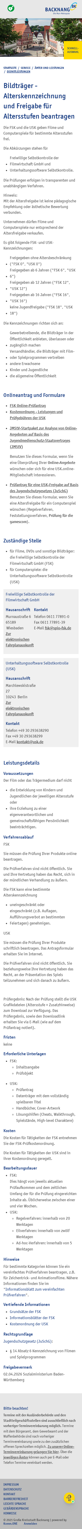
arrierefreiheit (15, 1499)
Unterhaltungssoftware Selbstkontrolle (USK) (37, 666)
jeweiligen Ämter (15, 1457)
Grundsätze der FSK (25, 1311)
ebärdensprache (16, 1508)
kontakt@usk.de (30, 742)
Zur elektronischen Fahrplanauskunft (20, 639)
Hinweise (10, 1513)
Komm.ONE (10, 1523)
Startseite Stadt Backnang (61, 14)
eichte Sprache (14, 1504)
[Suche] (4, 10)
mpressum (11, 1484)
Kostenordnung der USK (29, 1324)
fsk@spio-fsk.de (58, 628)
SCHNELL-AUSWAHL (73, 50)
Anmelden (30, 1523)
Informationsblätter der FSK (32, 1317)
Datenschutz (12, 1489)
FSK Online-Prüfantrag (28, 405)
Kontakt (9, 1494)
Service (26, 68)
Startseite (10, 68)
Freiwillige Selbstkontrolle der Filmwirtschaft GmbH (30, 597)
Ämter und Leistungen (49, 68)
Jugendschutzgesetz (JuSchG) (27, 1341)
